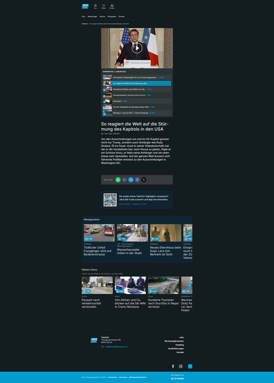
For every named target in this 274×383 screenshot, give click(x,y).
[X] (143, 179)
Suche (102, 16)
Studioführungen (176, 348)
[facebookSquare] (173, 366)
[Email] (130, 179)
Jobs (181, 337)
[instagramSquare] (181, 366)
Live (83, 16)
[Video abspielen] (137, 48)
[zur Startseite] (85, 6)
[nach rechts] (189, 233)
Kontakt (180, 352)
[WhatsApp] (118, 179)
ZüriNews (85, 24)
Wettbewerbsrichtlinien (137, 377)
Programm (112, 16)
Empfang (180, 345)
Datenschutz (112, 377)
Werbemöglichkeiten (174, 341)
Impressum (123, 377)
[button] (124, 179)
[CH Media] (177, 378)
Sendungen (92, 16)
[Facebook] (137, 179)
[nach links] (84, 233)
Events (121, 16)
